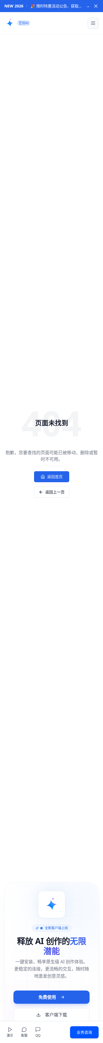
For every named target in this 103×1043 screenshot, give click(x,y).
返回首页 (55, 476)
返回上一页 (55, 492)
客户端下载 (56, 1015)
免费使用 (47, 997)
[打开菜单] (93, 23)
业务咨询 (84, 1032)
